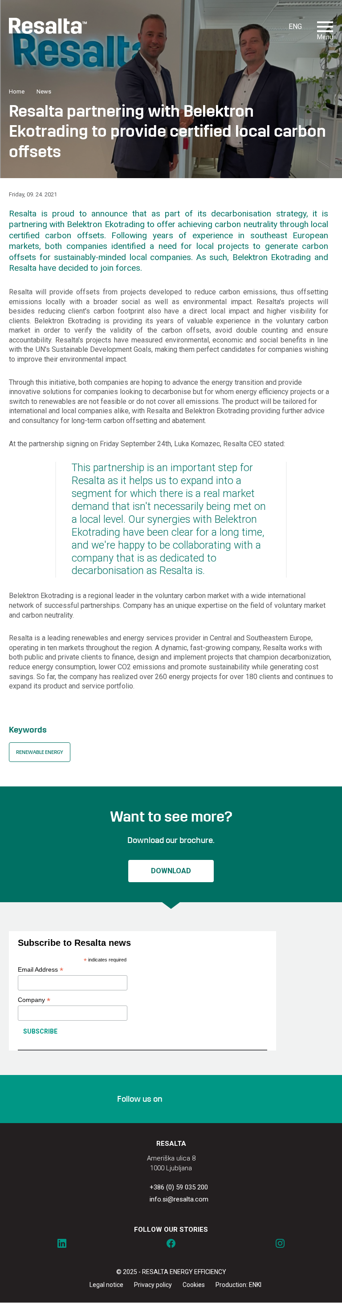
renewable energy (39, 752)
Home (16, 91)
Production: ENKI (238, 1284)
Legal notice (106, 1284)
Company (34, 1000)
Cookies (194, 1284)
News (44, 91)
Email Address (40, 969)
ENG (295, 26)
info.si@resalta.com (179, 1199)
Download (171, 871)
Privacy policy (153, 1284)
